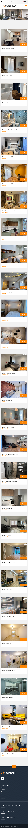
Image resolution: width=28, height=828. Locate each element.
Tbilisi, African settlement (8, 670)
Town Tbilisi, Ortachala (7, 697)
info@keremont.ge (10, 817)
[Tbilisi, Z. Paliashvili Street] (14, 416)
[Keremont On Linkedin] (2, 778)
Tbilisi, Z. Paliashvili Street (8, 427)
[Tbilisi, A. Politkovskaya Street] (14, 118)
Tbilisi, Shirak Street (7, 535)
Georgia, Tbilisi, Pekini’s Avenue (9, 238)
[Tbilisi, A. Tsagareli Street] (14, 551)
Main (2, 787)
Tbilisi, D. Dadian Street (7, 346)
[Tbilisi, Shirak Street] (14, 524)
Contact (3, 798)
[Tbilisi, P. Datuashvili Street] (14, 145)
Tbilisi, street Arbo (6, 643)
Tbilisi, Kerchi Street (7, 400)
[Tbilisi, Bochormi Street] (14, 37)
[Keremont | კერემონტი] (8, 773)
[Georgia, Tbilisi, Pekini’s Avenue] (14, 227)
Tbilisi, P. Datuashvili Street (8, 156)
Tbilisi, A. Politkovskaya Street (9, 129)
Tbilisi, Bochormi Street (8, 48)
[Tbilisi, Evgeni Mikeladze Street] (14, 470)
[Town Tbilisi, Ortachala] (14, 686)
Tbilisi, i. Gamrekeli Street (8, 373)
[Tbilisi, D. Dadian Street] (14, 335)
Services (3, 791)
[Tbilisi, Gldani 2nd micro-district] (14, 443)
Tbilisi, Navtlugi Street (7, 508)
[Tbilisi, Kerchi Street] (14, 389)
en (25, 1)
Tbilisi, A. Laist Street (7, 589)
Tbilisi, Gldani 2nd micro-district (10, 454)
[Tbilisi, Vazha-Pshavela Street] (14, 743)
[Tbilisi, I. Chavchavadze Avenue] (14, 714)
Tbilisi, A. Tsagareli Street (8, 562)
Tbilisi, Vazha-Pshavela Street (9, 754)
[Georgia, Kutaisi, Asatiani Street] (14, 200)
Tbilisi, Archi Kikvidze (7, 75)
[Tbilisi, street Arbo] (14, 632)
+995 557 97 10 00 (10, 811)
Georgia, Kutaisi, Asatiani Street (10, 211)
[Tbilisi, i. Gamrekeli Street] (14, 362)
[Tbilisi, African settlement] (14, 659)
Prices (2, 796)
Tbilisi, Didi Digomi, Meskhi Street (10, 292)
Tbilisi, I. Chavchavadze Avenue (9, 726)
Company (3, 789)
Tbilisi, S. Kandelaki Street (8, 616)
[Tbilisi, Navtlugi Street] (14, 497)
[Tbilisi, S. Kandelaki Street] (14, 605)
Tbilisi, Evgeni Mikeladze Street (9, 481)
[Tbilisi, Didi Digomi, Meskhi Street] (14, 281)
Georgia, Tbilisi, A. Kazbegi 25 (13, 805)
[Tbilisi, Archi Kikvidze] (14, 64)
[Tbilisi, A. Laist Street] (14, 578)
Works (2, 794)
